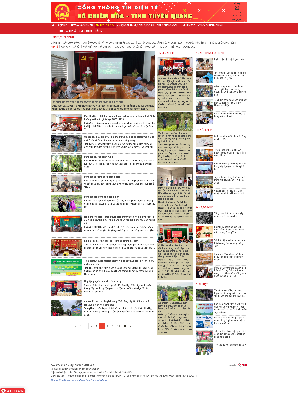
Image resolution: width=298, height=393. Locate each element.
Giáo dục (119, 46)
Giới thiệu (63, 25)
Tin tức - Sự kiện (105, 25)
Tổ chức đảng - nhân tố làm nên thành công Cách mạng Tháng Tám (229, 243)
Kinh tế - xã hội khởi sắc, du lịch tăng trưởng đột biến (111, 240)
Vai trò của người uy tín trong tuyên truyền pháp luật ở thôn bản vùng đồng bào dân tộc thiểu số (230, 293)
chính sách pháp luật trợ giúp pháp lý (80, 31)
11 (125, 326)
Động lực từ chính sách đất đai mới (102, 176)
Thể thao (175, 46)
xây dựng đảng (71, 42)
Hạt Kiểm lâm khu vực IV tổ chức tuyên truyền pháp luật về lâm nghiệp (87, 101)
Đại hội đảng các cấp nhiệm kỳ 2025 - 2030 (160, 42)
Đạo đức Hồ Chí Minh (196, 42)
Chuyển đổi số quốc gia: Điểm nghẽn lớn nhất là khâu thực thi (229, 192)
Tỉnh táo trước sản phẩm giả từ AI (230, 344)
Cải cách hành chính (210, 25)
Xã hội (76, 46)
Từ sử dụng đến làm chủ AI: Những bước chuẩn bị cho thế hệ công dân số (230, 153)
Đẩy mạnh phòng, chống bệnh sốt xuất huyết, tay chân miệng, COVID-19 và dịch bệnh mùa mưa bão (230, 90)
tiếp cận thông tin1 (168, 25)
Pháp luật (151, 46)
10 (118, 326)
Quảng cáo (189, 46)
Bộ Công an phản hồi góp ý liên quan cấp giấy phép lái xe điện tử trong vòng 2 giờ (230, 320)
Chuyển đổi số (134, 46)
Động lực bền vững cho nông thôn (101, 196)
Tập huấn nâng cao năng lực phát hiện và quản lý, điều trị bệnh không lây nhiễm (230, 103)
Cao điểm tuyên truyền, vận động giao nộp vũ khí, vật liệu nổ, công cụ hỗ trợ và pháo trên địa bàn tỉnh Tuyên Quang (230, 308)
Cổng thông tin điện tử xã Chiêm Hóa (72, 365)
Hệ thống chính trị (82, 25)
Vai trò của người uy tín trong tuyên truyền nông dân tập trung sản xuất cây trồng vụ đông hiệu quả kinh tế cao (175, 137)
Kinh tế (54, 46)
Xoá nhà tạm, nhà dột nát (97, 46)
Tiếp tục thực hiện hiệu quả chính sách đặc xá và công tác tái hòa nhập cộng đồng (230, 334)
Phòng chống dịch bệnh (223, 42)
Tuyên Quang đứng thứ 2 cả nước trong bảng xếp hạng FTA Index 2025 (230, 180)
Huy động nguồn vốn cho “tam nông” (103, 281)
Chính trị (56, 42)
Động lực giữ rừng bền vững (98, 156)
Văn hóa (65, 46)
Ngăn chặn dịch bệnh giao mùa (229, 59)
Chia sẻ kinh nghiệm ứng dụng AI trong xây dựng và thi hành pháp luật (230, 166)
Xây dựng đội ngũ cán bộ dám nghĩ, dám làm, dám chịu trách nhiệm (228, 257)
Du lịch (163, 46)
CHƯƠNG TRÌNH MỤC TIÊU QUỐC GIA (135, 25)
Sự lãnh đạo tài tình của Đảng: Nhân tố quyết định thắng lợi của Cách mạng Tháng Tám (229, 230)
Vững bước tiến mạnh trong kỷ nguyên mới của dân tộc (228, 214)
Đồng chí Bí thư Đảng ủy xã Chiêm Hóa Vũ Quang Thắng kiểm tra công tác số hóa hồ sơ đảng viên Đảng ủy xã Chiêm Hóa (230, 271)
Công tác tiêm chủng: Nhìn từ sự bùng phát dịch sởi (229, 115)
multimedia (189, 25)
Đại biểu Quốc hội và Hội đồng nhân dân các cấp (109, 42)
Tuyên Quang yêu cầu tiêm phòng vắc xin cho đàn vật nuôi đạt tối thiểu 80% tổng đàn (230, 75)
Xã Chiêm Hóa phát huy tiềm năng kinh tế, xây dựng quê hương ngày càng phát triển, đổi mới (174, 307)
